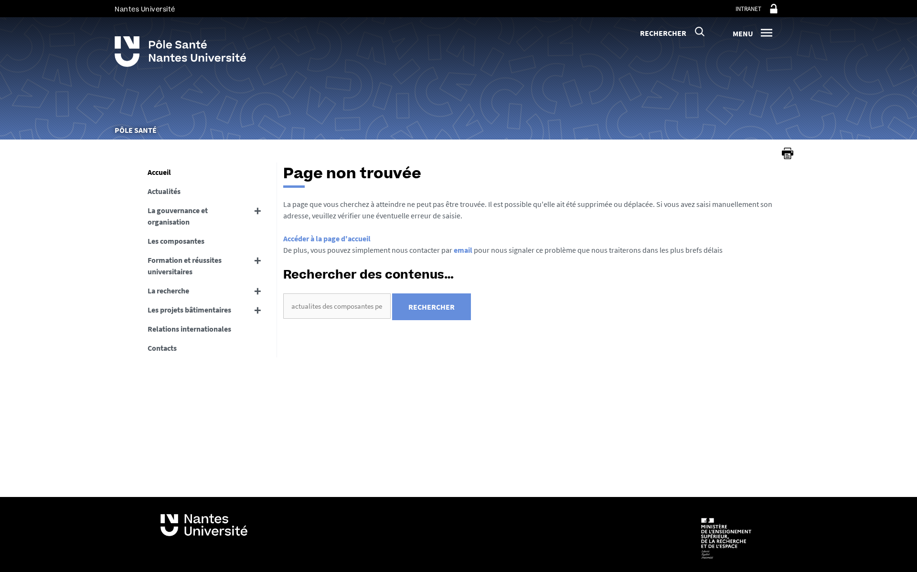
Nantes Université (145, 9)
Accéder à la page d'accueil (327, 238)
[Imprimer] (788, 153)
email (463, 250)
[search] (337, 306)
